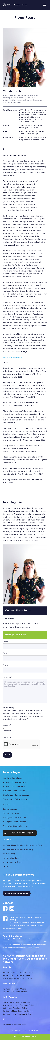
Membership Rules (11, 858)
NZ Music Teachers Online (16, 5)
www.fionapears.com (12, 357)
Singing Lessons (10, 809)
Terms (5, 866)
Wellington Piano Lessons (14, 822)
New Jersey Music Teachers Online (18, 1005)
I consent (7, 731)
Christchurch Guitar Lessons (15, 799)
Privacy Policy (9, 854)
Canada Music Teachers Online (17, 1014)
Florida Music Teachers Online (16, 1002)
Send (7, 755)
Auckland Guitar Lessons (14, 787)
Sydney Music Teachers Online (16, 975)
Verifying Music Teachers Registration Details (23, 845)
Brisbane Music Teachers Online (17, 978)
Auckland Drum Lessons (14, 778)
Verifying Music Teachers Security (18, 849)
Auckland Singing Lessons (14, 782)
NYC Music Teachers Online (15, 1008)
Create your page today (16, 893)
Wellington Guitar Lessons (15, 818)
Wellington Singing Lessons (15, 826)
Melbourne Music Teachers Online (18, 973)
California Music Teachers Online (18, 1011)
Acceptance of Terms (12, 862)
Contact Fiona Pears (26, 1037)
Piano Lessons (9, 805)
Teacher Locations (11, 813)
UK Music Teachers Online (14, 1025)
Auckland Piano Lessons (14, 791)
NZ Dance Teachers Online (15, 992)
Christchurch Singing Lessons (16, 795)
